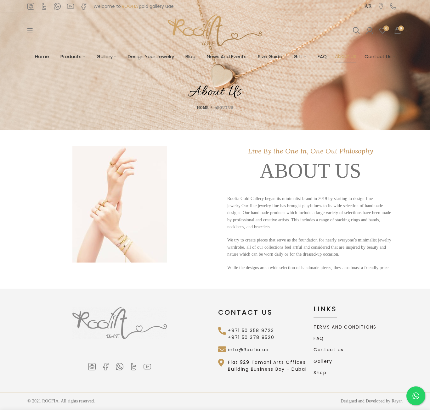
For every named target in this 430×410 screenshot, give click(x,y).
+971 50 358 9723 (251, 330)
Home (202, 107)
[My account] (369, 30)
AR (368, 6)
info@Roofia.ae (248, 349)
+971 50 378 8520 (251, 337)
